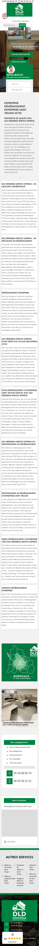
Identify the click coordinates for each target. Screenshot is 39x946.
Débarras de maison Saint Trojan (8, 868)
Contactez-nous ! (18, 62)
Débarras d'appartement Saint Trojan (8, 880)
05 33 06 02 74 (10, 1)
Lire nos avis (12, 941)
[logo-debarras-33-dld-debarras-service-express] (19, 911)
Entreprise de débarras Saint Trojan (20, 869)
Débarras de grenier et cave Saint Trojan (33, 878)
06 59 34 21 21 (27, 1)
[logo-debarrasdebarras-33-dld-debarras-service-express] (19, 10)
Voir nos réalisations (20, 54)
